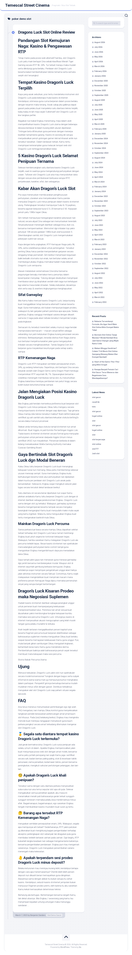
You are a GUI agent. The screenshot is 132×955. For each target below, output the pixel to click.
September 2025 (101, 95)
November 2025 (101, 86)
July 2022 (98, 278)
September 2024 (101, 153)
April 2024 (98, 177)
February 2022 (100, 302)
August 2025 (99, 100)
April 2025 (98, 119)
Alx (80, 947)
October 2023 (100, 206)
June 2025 (98, 110)
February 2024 (100, 187)
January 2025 (100, 134)
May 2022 (98, 288)
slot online (96, 444)
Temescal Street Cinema (27, 5)
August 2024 (99, 158)
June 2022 (98, 283)
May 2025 (98, 114)
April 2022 (98, 292)
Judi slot (96, 453)
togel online (97, 416)
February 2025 (100, 129)
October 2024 (100, 148)
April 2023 (98, 235)
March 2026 (99, 66)
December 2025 (101, 81)
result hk (96, 402)
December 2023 (101, 196)
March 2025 (99, 124)
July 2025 (98, 105)
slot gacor (96, 397)
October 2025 (100, 90)
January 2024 (100, 191)
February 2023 (100, 244)
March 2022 (99, 297)
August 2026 (99, 42)
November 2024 (101, 143)
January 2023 (100, 249)
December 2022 (101, 254)
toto (94, 407)
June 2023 (98, 225)
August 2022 (99, 273)
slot (93, 421)
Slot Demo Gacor (54, 915)
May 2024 (98, 172)
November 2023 (101, 201)
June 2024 (98, 167)
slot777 (95, 449)
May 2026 (98, 57)
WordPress (65, 947)
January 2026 (100, 76)
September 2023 (101, 211)
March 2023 (99, 239)
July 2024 (98, 163)
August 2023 (99, 216)
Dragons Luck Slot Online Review (46, 32)
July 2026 (98, 47)
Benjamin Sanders (38, 915)
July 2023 (98, 220)
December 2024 (101, 139)
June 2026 (98, 52)
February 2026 (100, 71)
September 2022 (101, 268)
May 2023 (98, 230)
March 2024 (99, 182)
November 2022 (101, 259)
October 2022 (100, 264)
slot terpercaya (98, 439)
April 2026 (98, 62)
